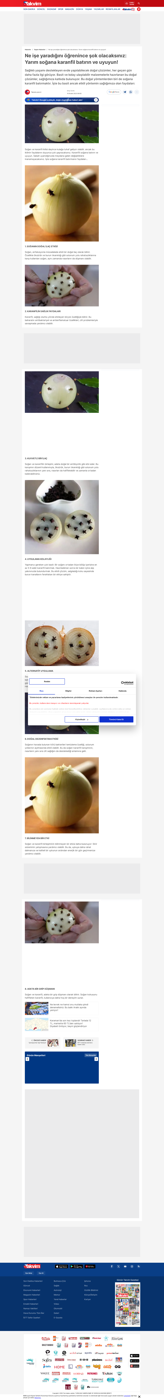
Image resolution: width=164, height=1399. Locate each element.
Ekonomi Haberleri (31, 1290)
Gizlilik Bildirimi (91, 1290)
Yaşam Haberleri (39, 49)
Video (56, 1304)
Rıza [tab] (41, 691)
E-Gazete (58, 1317)
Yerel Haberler (60, 1299)
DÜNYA (79, 9)
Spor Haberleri (29, 1299)
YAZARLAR (99, 9)
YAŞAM (88, 9)
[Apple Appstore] (61, 1266)
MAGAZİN (69, 9)
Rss (86, 1285)
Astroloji (57, 1290)
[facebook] (112, 1266)
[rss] (139, 1266)
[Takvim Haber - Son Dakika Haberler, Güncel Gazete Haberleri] (32, 3)
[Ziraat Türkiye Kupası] (139, 9)
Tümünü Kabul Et (116, 719)
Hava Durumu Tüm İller (33, 1313)
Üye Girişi (28, 1273)
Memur (57, 1295)
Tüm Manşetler (90, 1055)
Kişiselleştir (80, 719)
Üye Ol (41, 1273)
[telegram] (124, 92)
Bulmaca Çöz (60, 1281)
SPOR (60, 9)
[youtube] (125, 1266)
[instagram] (132, 1266)
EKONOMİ (51, 9)
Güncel (26, 1285)
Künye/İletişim (90, 1295)
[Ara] (139, 3)
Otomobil (58, 1308)
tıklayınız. (38, 1398)
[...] (136, 92)
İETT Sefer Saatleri (31, 1317)
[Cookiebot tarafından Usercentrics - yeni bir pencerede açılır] (122, 683)
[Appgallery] (90, 1266)
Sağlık (56, 1285)
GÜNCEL (41, 9)
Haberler (28, 49)
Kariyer (87, 1299)
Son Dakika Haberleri (33, 1281)
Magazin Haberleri (31, 1295)
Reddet (47, 681)
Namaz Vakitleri (30, 1308)
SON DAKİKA (29, 9)
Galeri (56, 1313)
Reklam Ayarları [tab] (95, 691)
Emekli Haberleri (30, 1304)
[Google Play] (76, 1266)
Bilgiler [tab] (68, 691)
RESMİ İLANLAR (113, 9)
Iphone (87, 1281)
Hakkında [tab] (123, 691)
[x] (118, 1266)
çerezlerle (127, 1396)
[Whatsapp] (130, 92)
